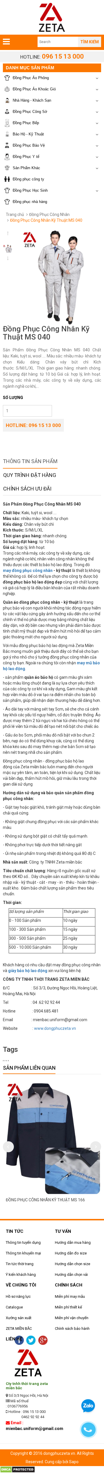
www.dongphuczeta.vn (55, 1028)
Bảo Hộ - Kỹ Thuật (28, 134)
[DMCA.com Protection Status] (17, 1469)
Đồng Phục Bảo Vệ (29, 145)
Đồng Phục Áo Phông (31, 78)
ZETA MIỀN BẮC (19, 1328)
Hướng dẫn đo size (71, 1253)
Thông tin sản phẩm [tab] (30, 461)
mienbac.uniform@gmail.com (34, 1428)
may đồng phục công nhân (28, 570)
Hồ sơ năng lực (18, 1296)
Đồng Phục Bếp (26, 123)
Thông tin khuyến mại (23, 1253)
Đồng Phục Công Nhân (49, 214)
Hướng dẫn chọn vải (71, 1274)
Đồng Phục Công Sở (30, 111)
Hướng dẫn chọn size (72, 1264)
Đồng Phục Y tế (26, 156)
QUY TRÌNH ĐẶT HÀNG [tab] (29, 475)
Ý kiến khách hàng (21, 1274)
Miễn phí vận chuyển (71, 1318)
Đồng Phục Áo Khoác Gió (34, 89)
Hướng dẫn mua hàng (73, 1242)
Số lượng (13, 397)
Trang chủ (15, 214)
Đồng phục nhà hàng (30, 201)
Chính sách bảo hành (72, 1328)
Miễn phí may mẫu (70, 1296)
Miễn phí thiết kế (68, 1307)
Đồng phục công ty (28, 179)
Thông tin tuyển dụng (23, 1242)
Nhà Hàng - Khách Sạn (32, 100)
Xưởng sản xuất (18, 1318)
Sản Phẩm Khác (26, 168)
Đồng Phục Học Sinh (30, 190)
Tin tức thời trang (20, 1264)
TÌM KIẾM (89, 42)
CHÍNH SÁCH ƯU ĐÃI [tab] (27, 489)
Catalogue (14, 1307)
